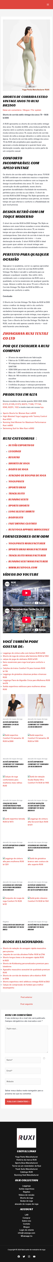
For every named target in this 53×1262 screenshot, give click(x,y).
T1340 (30, 404)
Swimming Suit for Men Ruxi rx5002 (18, 428)
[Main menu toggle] (47, 4)
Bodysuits (15, 517)
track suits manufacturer (27, 555)
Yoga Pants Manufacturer (26, 1157)
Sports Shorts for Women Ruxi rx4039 (19, 413)
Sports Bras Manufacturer (26, 1163)
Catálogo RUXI (26, 1172)
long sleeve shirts (21, 511)
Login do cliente (26, 1230)
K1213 (5, 404)
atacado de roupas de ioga (27, 475)
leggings (14, 451)
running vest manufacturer (28, 561)
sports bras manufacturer (27, 549)
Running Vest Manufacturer (26, 1175)
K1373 (18, 404)
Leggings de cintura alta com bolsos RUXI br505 (24, 653)
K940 (5, 407)
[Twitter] (24, 1256)
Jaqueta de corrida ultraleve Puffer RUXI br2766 (24, 954)
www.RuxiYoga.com (22, 567)
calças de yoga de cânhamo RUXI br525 (20, 659)
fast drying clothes (22, 523)
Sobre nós (26, 1221)
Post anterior (26, 997)
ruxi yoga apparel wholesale (28, 529)
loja (41, 407)
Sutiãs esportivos (21, 445)
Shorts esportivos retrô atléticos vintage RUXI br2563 (26, 982)
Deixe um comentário (12, 110)
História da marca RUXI (26, 1160)
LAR (26, 1215)
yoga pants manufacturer (26, 543)
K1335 (11, 404)
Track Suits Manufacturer (26, 1169)
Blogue (26, 110)
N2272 (24, 404)
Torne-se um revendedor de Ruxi (26, 1166)
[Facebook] (19, 1256)
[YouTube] (34, 1256)
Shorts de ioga (19, 463)
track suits (16, 493)
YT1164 (37, 404)
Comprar (26, 1218)
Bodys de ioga (18, 469)
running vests (18, 499)
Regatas (14, 457)
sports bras (17, 487)
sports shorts (18, 505)
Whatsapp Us (26, 1236)
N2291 (11, 407)
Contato (26, 1224)
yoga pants (16, 481)
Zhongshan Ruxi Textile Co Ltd (25, 336)
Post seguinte (26, 1004)
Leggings (26, 1186)
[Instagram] (29, 1256)
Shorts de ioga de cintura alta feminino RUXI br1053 (25, 656)
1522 (17, 407)
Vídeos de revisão (26, 1195)
